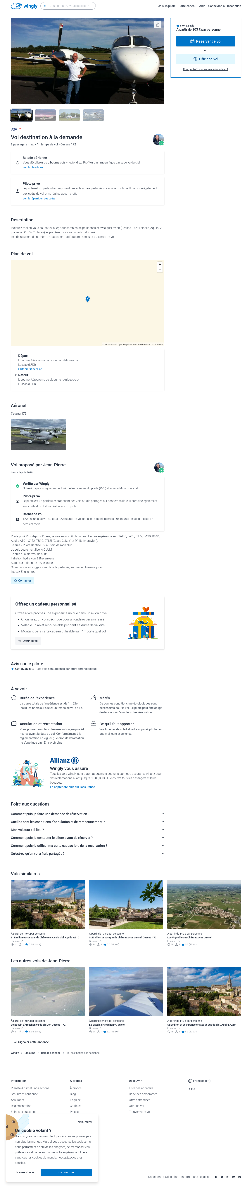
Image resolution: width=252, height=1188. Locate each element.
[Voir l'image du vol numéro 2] (45, 115)
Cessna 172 (68, 144)
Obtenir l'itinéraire (30, 369)
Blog (73, 1094)
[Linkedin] (233, 1176)
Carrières (75, 1106)
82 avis (190, 25)
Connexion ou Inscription (224, 6)
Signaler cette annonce (33, 1042)
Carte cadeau (187, 6)
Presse (74, 1112)
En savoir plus (53, 742)
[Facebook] (216, 1176)
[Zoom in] (160, 264)
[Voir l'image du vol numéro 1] (21, 115)
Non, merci (85, 1122)
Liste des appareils (141, 1088)
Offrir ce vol (30, 641)
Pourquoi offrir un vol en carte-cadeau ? (205, 69)
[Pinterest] (239, 1176)
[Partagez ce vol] (157, 24)
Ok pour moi (66, 1172)
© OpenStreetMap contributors (148, 344)
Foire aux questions (23, 1112)
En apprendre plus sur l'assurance (72, 787)
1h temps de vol (48, 144)
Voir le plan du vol (33, 167)
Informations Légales (195, 1177)
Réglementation (21, 1106)
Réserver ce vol (208, 41)
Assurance (18, 1100)
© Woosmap (109, 344)
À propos (76, 1088)
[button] (87, 299)
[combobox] (68, 6)
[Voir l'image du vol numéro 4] (93, 115)
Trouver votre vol (140, 1112)
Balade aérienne (51, 1052)
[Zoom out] (160, 269)
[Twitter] (221, 1176)
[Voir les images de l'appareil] (38, 434)
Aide (202, 6)
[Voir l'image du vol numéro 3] (69, 115)
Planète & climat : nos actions (30, 1088)
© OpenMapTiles (123, 344)
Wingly (15, 1052)
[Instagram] (227, 1176)
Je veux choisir (25, 1172)
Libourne (30, 1052)
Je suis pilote (167, 6)
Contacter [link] (24, 580)
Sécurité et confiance (24, 1094)
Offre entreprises (139, 1100)
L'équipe (75, 1100)
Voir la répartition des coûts (39, 198)
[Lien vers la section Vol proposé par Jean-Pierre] (158, 144)
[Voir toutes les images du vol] (87, 61)
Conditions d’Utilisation (163, 1177)
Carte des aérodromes (143, 1094)
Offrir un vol (136, 1106)
